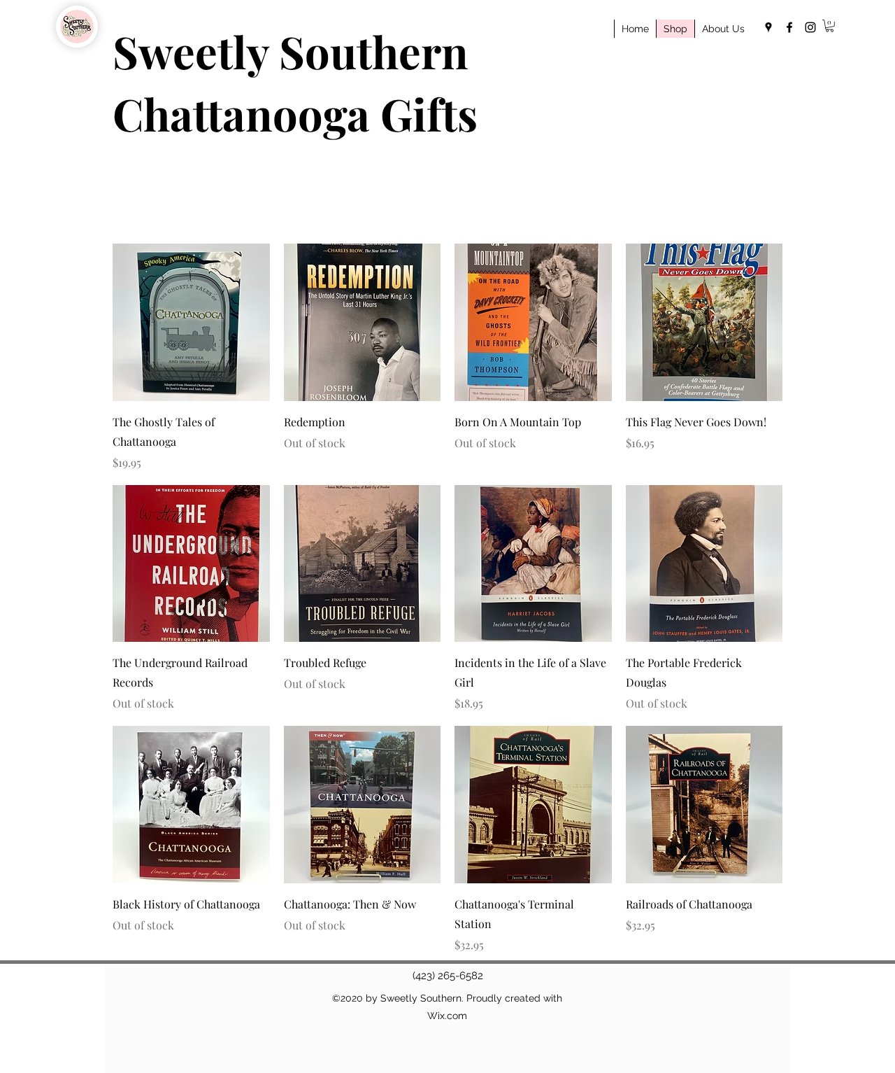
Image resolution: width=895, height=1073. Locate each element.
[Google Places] (768, 27)
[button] (829, 26)
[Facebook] (789, 27)
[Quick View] (191, 322)
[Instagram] (810, 27)
